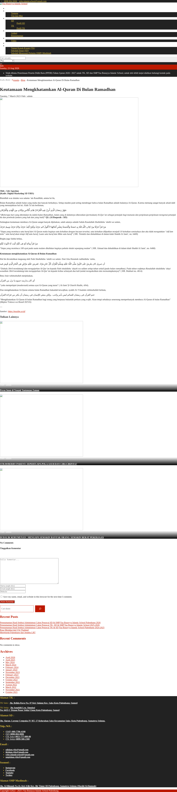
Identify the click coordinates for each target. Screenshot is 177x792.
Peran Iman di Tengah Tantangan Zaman (19, 390)
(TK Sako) (18, 736)
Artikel (14, 33)
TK (12, 26)
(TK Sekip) (18, 739)
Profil (8, 11)
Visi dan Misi (17, 16)
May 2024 (10, 662)
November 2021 (13, 690)
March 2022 (11, 687)
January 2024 (11, 670)
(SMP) (15, 731)
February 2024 (12, 667)
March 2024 (11, 665)
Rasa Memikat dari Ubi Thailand (14, 630)
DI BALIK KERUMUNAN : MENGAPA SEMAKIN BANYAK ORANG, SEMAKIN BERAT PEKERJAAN (52, 537)
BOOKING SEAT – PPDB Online (21, 45)
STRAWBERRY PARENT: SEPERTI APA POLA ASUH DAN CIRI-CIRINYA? (38, 464)
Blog (23, 80)
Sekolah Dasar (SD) (20, 50)
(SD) (15, 734)
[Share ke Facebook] (3, 82)
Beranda (9, 8)
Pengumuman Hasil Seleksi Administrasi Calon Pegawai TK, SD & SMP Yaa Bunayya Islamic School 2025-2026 (50, 625)
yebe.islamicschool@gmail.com (32, 1)
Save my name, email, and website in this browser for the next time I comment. (37, 597)
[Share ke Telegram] (12, 82)
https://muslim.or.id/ (16, 311)
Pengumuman (17, 36)
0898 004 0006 (10, 1)
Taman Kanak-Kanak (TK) (23, 48)
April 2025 (10, 660)
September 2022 (13, 682)
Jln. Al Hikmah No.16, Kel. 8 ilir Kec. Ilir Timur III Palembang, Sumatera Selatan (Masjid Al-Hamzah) (48, 786)
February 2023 (12, 675)
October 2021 (12, 692)
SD (12, 21)
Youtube (9, 773)
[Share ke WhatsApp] (8, 82)
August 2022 (11, 685)
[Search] (40, 608)
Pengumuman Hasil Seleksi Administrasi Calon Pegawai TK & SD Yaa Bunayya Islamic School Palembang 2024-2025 (52, 627)
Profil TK (21, 28)
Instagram (10, 768)
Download (10, 43)
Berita (8, 31)
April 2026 (10, 657)
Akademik (10, 18)
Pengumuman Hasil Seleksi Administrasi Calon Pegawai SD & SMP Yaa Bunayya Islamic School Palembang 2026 (50, 622)
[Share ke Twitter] (5, 82)
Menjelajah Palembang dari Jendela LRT (18, 632)
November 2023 (13, 672)
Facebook (10, 770)
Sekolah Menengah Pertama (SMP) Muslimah (31, 53)
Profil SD (21, 23)
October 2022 (12, 680)
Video (13, 41)
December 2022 (12, 677)
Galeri (8, 38)
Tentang (14, 13)
